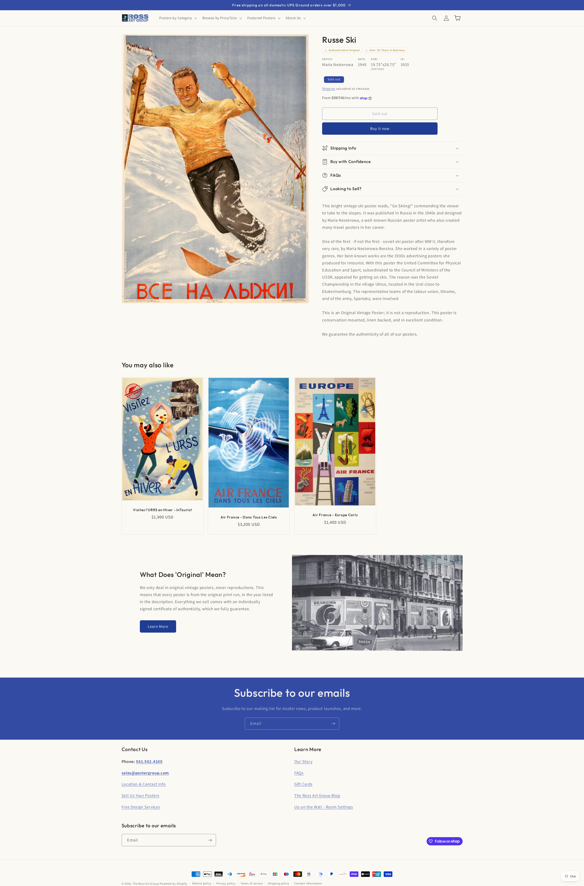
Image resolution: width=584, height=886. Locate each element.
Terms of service (252, 883)
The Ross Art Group (146, 884)
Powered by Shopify (173, 884)
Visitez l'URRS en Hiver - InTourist (162, 509)
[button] (177, 18)
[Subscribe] (333, 724)
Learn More (158, 626)
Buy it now (380, 128)
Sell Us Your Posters (140, 795)
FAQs (299, 773)
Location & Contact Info (144, 784)
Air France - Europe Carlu (335, 515)
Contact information (308, 883)
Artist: (327, 59)
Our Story (303, 761)
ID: (403, 59)
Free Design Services (141, 807)
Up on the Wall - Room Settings (323, 807)
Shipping (328, 89)
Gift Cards (303, 784)
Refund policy (201, 883)
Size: (374, 59)
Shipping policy (278, 883)
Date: (362, 59)
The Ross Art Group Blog (317, 795)
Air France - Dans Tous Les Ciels (249, 517)
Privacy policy (226, 883)
